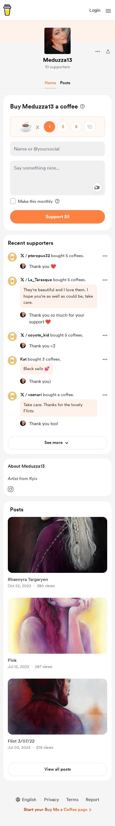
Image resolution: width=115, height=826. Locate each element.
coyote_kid (38, 335)
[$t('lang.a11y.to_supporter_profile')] (23, 266)
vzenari (35, 394)
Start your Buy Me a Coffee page (55, 809)
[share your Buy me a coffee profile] (108, 51)
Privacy (51, 799)
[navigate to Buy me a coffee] (7, 10)
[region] (57, 162)
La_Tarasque (40, 279)
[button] (108, 11)
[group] (57, 555)
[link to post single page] (57, 553)
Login (94, 10)
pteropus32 (39, 255)
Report (92, 799)
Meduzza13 (57, 60)
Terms (72, 799)
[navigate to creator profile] (57, 41)
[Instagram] (10, 489)
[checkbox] (31, 201)
